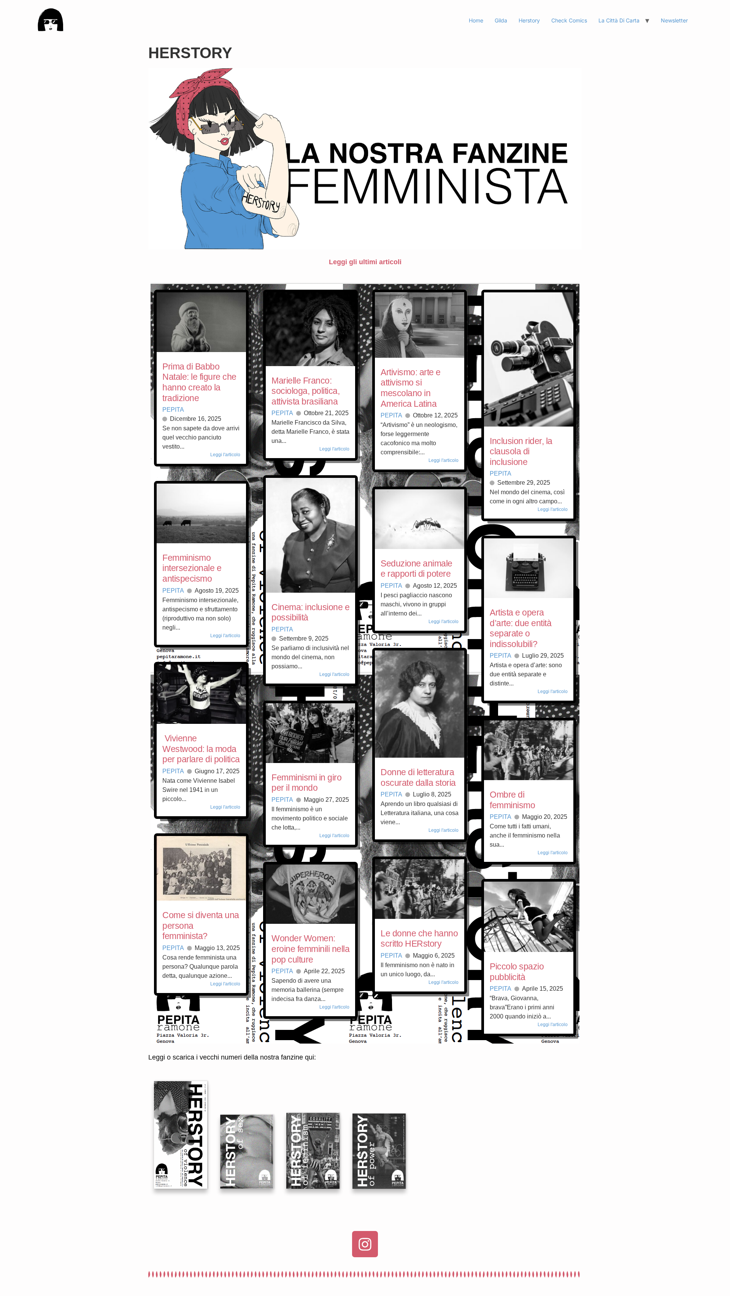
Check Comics (569, 20)
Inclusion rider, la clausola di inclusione (521, 451)
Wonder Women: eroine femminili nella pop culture (310, 948)
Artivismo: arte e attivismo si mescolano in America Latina (411, 388)
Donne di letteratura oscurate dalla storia (418, 777)
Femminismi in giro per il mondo (306, 783)
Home (476, 20)
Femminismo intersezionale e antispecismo (191, 568)
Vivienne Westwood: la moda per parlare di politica (201, 748)
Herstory (529, 20)
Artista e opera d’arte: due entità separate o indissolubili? (520, 628)
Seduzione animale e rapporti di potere (416, 568)
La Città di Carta (619, 20)
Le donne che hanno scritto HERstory (419, 938)
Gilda (501, 20)
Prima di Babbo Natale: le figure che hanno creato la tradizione (199, 382)
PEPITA (173, 409)
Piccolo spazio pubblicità (517, 971)
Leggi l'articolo (225, 454)
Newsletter (674, 20)
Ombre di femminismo (512, 800)
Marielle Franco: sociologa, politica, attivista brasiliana (305, 391)
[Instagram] (365, 1244)
